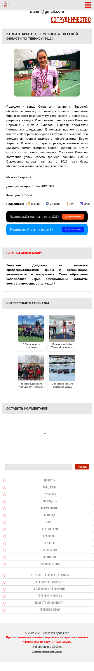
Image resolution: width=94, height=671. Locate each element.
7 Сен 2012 (39, 186)
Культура (50, 494)
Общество (49, 487)
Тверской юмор (49, 610)
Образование (49, 508)
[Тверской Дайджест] (5, 5)
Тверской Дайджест (56, 633)
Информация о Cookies (47, 646)
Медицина (50, 501)
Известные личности (49, 603)
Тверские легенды (50, 596)
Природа (49, 515)
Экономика (49, 550)
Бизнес (50, 543)
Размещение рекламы (47, 651)
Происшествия (50, 564)
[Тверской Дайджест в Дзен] (47, 221)
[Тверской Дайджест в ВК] (47, 234)
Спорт (27, 195)
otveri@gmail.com (47, 11)
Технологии (50, 529)
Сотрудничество (71, 20)
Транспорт (50, 536)
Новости (50, 480)
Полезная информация (50, 589)
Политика (49, 557)
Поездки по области (49, 582)
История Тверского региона (50, 575)
